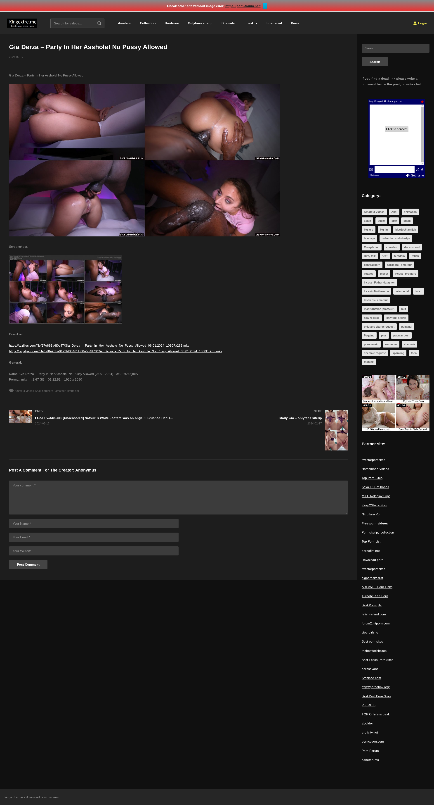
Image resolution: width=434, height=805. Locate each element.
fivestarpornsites (373, 460)
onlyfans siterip (396, 317)
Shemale (228, 23)
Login (422, 23)
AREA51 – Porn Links (377, 587)
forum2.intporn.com (376, 623)
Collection (148, 23)
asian (367, 220)
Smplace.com (371, 678)
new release (372, 317)
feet (384, 256)
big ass (368, 229)
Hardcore (172, 23)
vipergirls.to (370, 632)
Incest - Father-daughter (379, 282)
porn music (371, 344)
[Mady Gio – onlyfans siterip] (265, 430)
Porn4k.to (368, 705)
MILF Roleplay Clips (376, 496)
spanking (398, 353)
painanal (406, 326)
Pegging (369, 335)
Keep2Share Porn (374, 505)
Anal (38, 391)
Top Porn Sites (372, 478)
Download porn (372, 560)
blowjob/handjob (405, 229)
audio (381, 220)
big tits (384, 229)
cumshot (391, 247)
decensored (412, 247)
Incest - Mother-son (376, 291)
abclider (367, 723)
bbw (394, 220)
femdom (399, 256)
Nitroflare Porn (372, 514)
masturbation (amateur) (379, 309)
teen (414, 353)
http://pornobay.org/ (376, 687)
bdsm (407, 220)
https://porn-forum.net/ (243, 6)
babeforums (370, 760)
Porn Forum (370, 751)
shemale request (375, 353)
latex (418, 291)
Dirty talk (370, 256)
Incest (249, 23)
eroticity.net (370, 732)
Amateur (124, 23)
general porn (372, 265)
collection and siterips (396, 238)
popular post (401, 335)
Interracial (274, 23)
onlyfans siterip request (379, 326)
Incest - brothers (405, 273)
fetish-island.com (374, 614)
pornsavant (370, 669)
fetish (415, 256)
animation (410, 212)
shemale (409, 344)
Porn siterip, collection (378, 532)
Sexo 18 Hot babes (375, 487)
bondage (369, 238)
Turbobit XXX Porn (375, 596)
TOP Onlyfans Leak (376, 714)
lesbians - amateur (376, 300)
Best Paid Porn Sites (376, 696)
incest (384, 273)
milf (403, 309)
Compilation (371, 247)
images (368, 273)
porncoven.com (373, 741)
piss (384, 335)
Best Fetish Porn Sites (377, 660)
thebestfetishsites (374, 651)
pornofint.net (371, 551)
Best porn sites (372, 641)
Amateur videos (24, 391)
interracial (73, 391)
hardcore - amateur (53, 391)
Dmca (295, 23)
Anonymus (85, 470)
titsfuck (369, 362)
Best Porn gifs (372, 605)
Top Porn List (371, 541)
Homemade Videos (375, 469)
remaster (391, 344)
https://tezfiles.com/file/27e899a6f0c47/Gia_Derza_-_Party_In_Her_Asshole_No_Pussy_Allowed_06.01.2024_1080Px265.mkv (99, 345)
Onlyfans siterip (200, 23)
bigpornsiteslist (372, 578)
